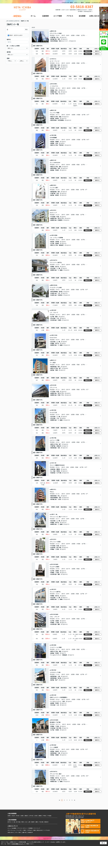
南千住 (55, 260)
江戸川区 (31, 815)
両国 (60, 116)
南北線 (52, 68)
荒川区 (52, 83)
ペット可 (19, 830)
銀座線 (52, 170)
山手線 (52, 93)
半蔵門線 (53, 37)
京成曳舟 (60, 295)
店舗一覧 (24, 832)
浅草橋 (55, 235)
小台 (59, 92)
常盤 (55, 438)
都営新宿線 (54, 191)
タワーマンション (12, 830)
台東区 (52, 235)
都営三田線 (54, 65)
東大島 (59, 678)
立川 (55, 360)
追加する (97, 51)
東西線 (52, 141)
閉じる (103, 843)
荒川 (55, 210)
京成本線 (53, 547)
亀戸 (56, 680)
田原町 (57, 170)
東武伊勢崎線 (54, 41)
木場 (56, 143)
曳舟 (59, 39)
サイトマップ (37, 828)
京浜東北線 (54, 320)
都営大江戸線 (54, 116)
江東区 (52, 135)
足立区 (13, 815)
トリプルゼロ (47, 830)
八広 (59, 293)
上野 (29, 822)
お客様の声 (30, 832)
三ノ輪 (58, 268)
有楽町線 (53, 469)
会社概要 (14, 828)
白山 (55, 58)
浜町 (59, 447)
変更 (26, 29)
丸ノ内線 (53, 471)
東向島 (55, 285)
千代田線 (53, 216)
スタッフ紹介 (18, 832)
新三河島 (59, 547)
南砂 (55, 745)
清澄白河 (59, 446)
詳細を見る (88, 51)
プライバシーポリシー (22, 828)
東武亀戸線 (54, 39)
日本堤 (55, 335)
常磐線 (52, 266)
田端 (56, 93)
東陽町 (57, 141)
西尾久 (55, 83)
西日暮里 (56, 720)
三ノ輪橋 (60, 270)
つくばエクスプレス (56, 655)
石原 (55, 110)
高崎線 (52, 90)
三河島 (57, 549)
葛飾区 (40, 815)
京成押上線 (54, 293)
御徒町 (32, 822)
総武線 (52, 118)
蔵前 (60, 166)
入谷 (58, 318)
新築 (34, 830)
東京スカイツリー (63, 41)
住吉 (58, 193)
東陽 (55, 135)
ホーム (9, 828)
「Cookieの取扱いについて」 (17, 843)
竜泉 (55, 410)
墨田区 (52, 31)
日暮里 (59, 320)
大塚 (55, 463)
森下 (60, 368)
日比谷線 (53, 268)
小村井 (59, 499)
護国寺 (58, 469)
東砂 (55, 670)
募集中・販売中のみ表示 (15, 35)
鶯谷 (56, 316)
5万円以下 (30, 830)
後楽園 (57, 68)
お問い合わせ (11, 832)
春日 (59, 65)
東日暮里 (56, 564)
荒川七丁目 (61, 218)
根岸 (55, 310)
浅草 (59, 168)
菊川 (55, 185)
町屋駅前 (60, 220)
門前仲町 (61, 145)
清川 (55, 589)
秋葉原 (57, 243)
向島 (55, 31)
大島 (59, 676)
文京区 (52, 58)
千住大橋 (41, 822)
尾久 (56, 90)
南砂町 (57, 751)
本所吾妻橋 (61, 120)
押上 (58, 37)
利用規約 (31, 828)
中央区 (44, 815)
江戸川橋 (59, 472)
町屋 (58, 216)
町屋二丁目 (61, 395)
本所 (55, 160)
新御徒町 (61, 245)
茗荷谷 (58, 471)
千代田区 (49, 815)
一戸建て (24, 830)
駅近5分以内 (39, 830)
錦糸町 (57, 118)
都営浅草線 (54, 120)
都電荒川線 (54, 92)
